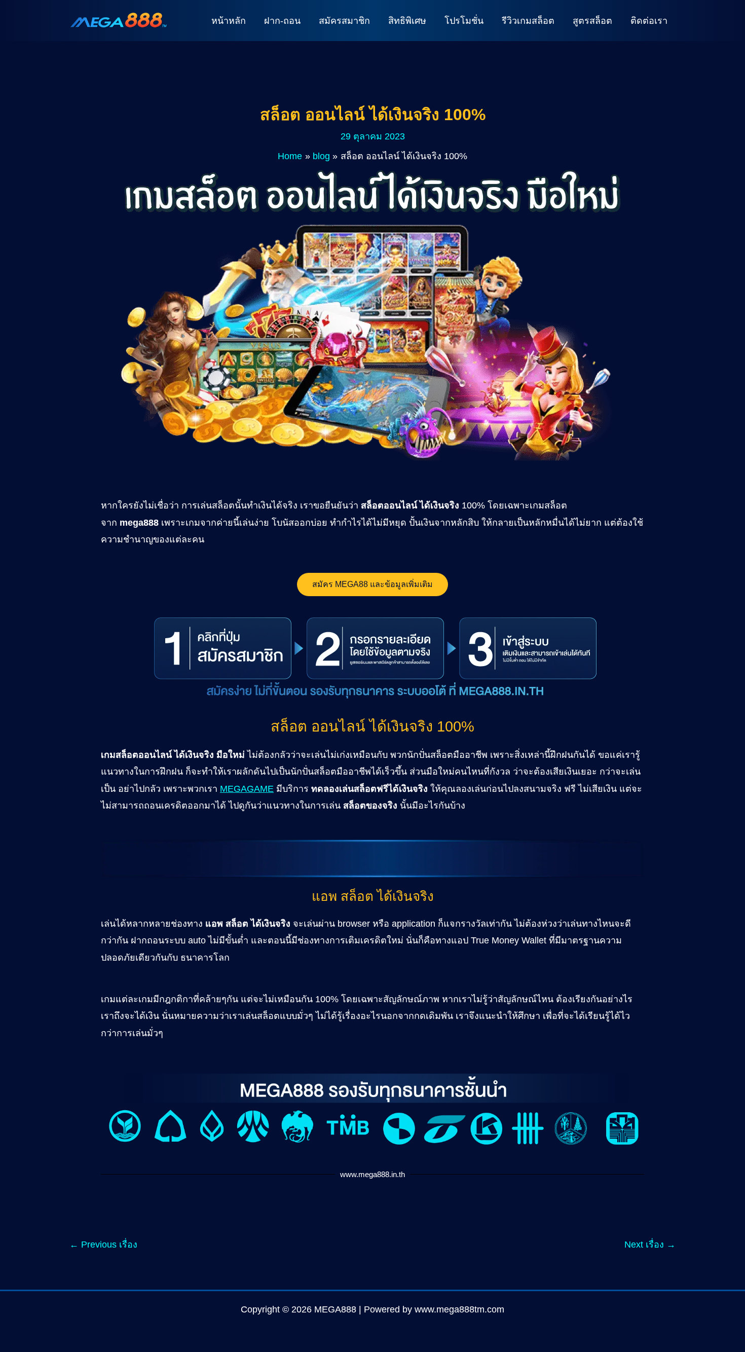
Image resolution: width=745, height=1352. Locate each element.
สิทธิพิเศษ (407, 21)
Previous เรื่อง (103, 1244)
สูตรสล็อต (592, 21)
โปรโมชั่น (463, 21)
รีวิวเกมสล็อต (528, 21)
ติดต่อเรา (648, 21)
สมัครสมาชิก (344, 21)
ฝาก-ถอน (282, 21)
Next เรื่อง (650, 1244)
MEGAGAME (247, 789)
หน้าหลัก (228, 21)
